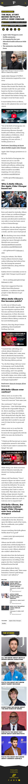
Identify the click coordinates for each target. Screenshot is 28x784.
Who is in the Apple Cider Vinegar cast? (17, 608)
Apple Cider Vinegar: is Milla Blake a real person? (16, 596)
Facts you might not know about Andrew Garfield (12, 757)
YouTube (19, 780)
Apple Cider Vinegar (8, 76)
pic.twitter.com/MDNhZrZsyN (11, 247)
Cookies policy (14, 772)
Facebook (9, 780)
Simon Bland (13, 25)
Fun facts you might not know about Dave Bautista (13, 732)
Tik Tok (11, 780)
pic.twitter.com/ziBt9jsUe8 (10, 174)
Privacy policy (14, 770)
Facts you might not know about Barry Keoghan (12, 683)
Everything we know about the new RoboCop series (13, 708)
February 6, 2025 (7, 282)
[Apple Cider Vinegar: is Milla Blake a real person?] (5, 596)
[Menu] (2, 3)
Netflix (4, 623)
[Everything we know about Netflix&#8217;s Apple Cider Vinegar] (5, 583)
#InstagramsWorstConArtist (11, 244)
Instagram (14, 780)
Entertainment (8, 11)
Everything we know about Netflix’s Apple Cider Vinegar (15, 584)
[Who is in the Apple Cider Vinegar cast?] (5, 608)
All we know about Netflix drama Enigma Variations (13, 658)
